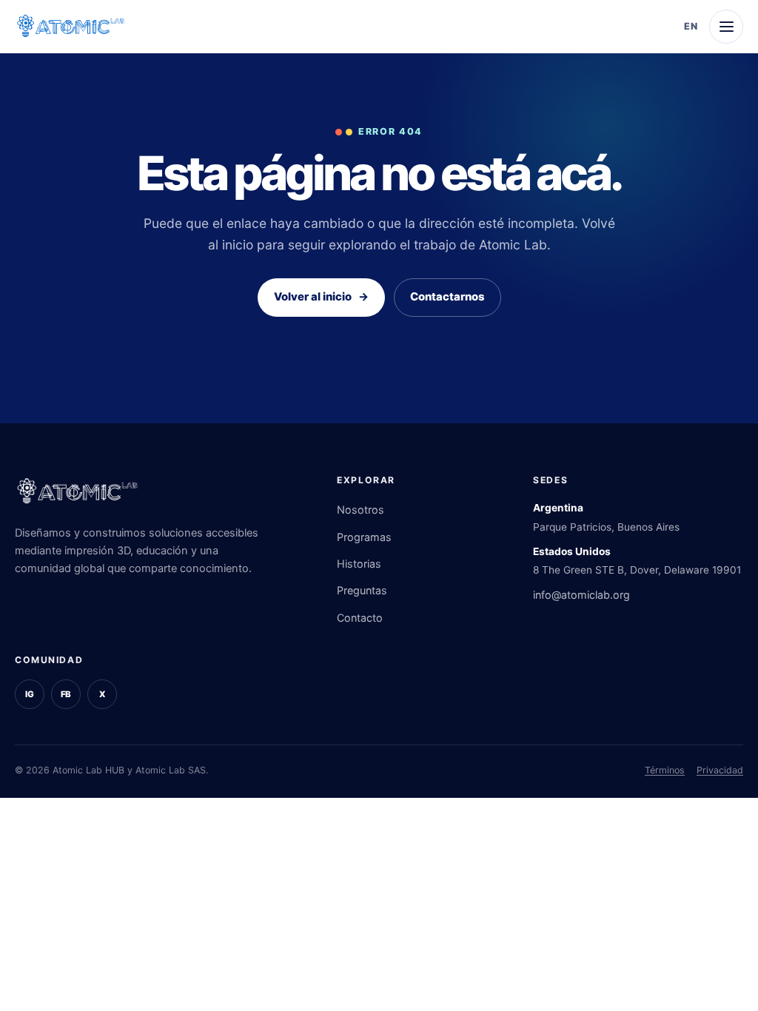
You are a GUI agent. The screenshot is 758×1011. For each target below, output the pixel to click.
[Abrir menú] (726, 27)
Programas (364, 537)
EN (691, 26)
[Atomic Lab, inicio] (71, 26)
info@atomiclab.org (581, 594)
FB (66, 694)
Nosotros (360, 509)
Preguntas (362, 590)
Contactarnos (447, 296)
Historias (359, 563)
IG (29, 694)
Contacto (360, 617)
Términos (665, 770)
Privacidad (720, 770)
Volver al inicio (321, 296)
